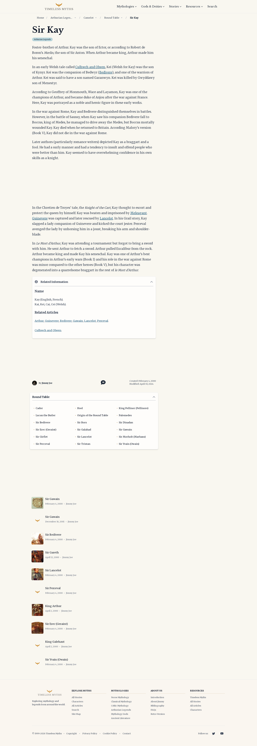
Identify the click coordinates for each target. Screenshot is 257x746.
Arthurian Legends (62, 17)
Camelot (89, 17)
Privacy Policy (89, 733)
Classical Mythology (121, 701)
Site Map (76, 714)
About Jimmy (157, 701)
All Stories (77, 697)
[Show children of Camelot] (96, 17)
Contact (127, 733)
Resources (193, 6)
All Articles (77, 705)
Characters (77, 701)
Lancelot (106, 218)
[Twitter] (214, 733)
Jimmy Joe (47, 383)
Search (212, 6)
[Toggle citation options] (103, 382)
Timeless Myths (198, 697)
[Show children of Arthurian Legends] (75, 17)
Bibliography (157, 705)
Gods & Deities (151, 6)
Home (40, 17)
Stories (174, 6)
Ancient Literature (120, 718)
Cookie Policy (110, 733)
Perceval (102, 321)
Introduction (157, 697)
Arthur (39, 321)
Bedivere (105, 72)
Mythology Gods (119, 714)
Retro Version (158, 714)
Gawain (78, 321)
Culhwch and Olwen (90, 67)
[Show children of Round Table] (121, 17)
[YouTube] (222, 733)
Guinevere (40, 218)
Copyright (71, 733)
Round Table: (41, 397)
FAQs (153, 710)
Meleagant (138, 213)
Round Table (111, 17)
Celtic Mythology (119, 705)
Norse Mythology (120, 697)
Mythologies (125, 6)
